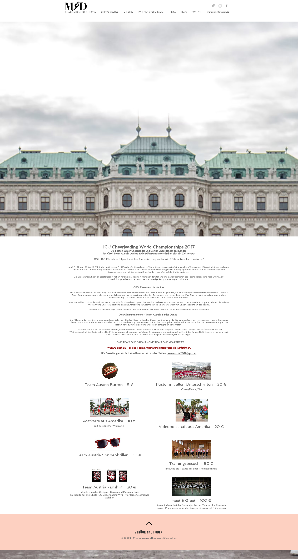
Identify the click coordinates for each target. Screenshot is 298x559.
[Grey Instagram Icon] (214, 6)
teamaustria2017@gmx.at (181, 353)
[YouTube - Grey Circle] (220, 6)
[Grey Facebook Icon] (227, 6)
